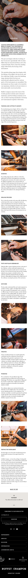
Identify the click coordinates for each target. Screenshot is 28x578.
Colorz (17, 573)
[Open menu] (1, 3)
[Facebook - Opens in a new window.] (14, 529)
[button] (14, 535)
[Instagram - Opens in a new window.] (11, 529)
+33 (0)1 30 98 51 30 (14, 503)
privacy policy (20, 524)
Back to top (14, 489)
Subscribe (14, 519)
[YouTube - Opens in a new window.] (17, 529)
